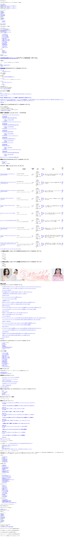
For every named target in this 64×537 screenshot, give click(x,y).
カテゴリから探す (5, 35)
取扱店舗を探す (4, 44)
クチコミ (3, 84)
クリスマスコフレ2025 (6, 366)
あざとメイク (4, 161)
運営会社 (3, 50)
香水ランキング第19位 (42, 191)
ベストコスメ (4, 46)
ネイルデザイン (4, 45)
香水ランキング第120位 (42, 236)
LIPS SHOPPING (5, 34)
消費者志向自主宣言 (5, 472)
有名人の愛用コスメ (5, 363)
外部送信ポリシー (5, 471)
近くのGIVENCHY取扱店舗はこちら (8, 76)
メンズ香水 (4, 392)
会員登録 (1, 509)
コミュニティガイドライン (6, 476)
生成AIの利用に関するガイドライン (8, 479)
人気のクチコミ (4, 487)
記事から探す (4, 43)
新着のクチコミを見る (6, 40)
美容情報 (3, 494)
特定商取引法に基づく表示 (6, 500)
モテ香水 (3, 162)
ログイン (5, 509)
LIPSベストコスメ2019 (6, 163)
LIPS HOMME (4, 496)
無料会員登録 (11, 526)
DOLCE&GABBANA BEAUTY (7, 347)
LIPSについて (4, 51)
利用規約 (3, 469)
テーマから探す (4, 42)
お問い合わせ (4, 52)
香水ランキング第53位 (42, 206)
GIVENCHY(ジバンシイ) (8, 58)
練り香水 (3, 393)
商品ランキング (4, 489)
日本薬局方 (4, 346)
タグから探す (4, 41)
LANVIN (3, 343)
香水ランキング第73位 (42, 220)
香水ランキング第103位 (42, 228)
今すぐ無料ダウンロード (4, 526)
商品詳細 (2, 60)
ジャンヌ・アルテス (5, 342)
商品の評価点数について (6, 475)
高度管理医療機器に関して (6, 501)
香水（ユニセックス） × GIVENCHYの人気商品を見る (9, 157)
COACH (3, 345)
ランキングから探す (5, 37)
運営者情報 (4, 465)
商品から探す (4, 38)
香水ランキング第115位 (42, 244)
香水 (3, 82)
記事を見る (2, 338)
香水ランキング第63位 (42, 213)
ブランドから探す (5, 36)
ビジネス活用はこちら (6, 481)
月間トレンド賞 (4, 47)
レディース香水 (4, 391)
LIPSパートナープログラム (6, 477)
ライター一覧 (4, 486)
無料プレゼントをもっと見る (5, 438)
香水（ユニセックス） (8, 82)
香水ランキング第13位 (42, 183)
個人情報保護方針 (5, 468)
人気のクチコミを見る (6, 39)
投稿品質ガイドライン (6, 478)
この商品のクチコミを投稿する (5, 110)
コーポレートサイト (5, 467)
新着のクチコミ (4, 488)
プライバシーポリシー (6, 470)
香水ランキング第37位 (42, 199)
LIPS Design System (5, 480)
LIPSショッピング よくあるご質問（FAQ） (9, 502)
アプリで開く (2, 4)
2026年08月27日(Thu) (3, 372)
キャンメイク (4, 344)
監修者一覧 (4, 485)
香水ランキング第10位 (42, 174)
